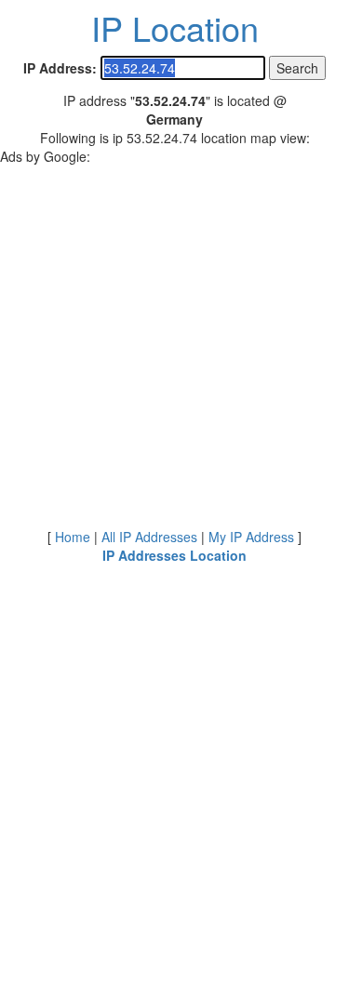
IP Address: (60, 68)
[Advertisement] (174, 340)
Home (72, 536)
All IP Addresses (149, 536)
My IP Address (251, 536)
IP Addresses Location (174, 555)
